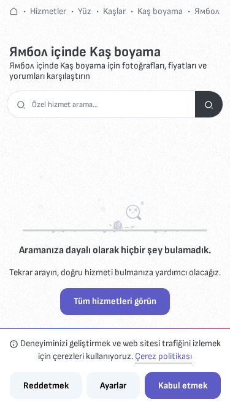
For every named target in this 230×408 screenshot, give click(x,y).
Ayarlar (113, 385)
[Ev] (13, 11)
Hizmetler (48, 11)
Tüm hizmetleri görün (115, 301)
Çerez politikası (163, 356)
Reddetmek (46, 385)
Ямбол (207, 11)
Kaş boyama (160, 11)
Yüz (84, 11)
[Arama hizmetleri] (209, 104)
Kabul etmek (182, 385)
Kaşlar (114, 11)
